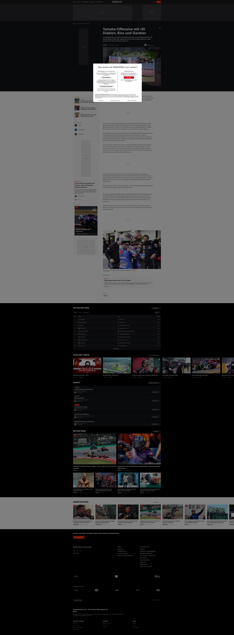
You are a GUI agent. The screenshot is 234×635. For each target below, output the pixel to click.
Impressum (101, 100)
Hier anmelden (128, 81)
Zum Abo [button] (129, 77)
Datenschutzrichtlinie (115, 100)
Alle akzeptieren (106, 77)
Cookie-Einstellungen (131, 100)
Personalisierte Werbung (106, 86)
